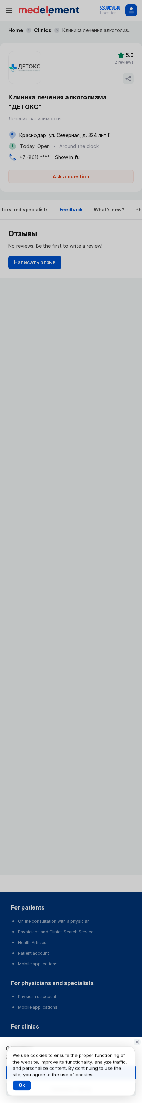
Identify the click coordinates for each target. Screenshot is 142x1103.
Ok (22, 1085)
